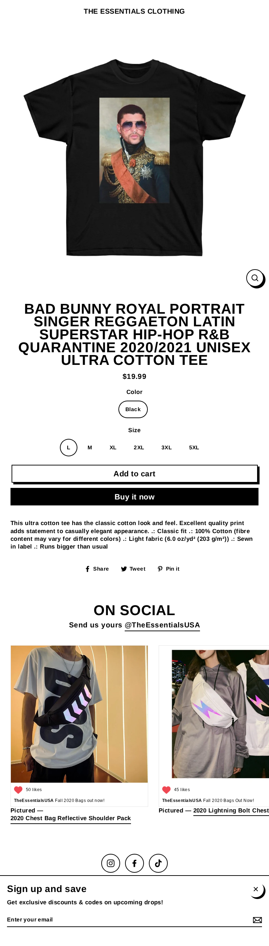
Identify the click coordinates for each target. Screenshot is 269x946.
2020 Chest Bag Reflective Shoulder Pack (71, 818)
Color (134, 392)
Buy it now (135, 496)
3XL (166, 447)
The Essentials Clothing (134, 11)
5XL (194, 447)
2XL (139, 447)
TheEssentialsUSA (166, 625)
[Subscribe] (256, 920)
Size (134, 430)
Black (133, 409)
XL (113, 447)
